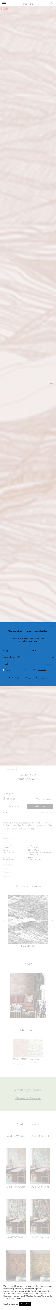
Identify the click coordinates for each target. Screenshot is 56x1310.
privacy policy (42, 678)
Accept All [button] (25, 1304)
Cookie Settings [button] (10, 1304)
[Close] (52, 625)
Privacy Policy (42, 670)
